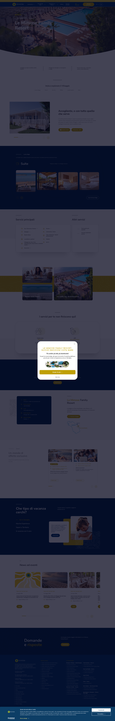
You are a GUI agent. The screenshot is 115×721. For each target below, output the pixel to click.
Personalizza (100, 713)
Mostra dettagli (23, 718)
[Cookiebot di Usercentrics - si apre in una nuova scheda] (11, 718)
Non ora (57, 377)
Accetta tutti (101, 710)
